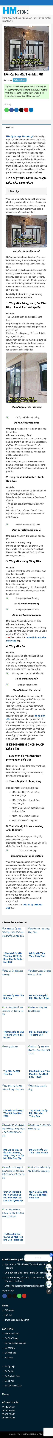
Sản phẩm (17, 18)
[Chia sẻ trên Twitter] (16, 110)
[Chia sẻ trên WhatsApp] (6, 110)
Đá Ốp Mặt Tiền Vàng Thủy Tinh (37, 954)
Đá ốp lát (9, 1371)
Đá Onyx (9, 1357)
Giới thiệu (9, 1310)
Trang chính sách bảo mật (17, 1320)
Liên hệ (8, 1315)
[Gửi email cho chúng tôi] (14, 1296)
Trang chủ (6, 18)
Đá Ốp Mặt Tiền (29, 18)
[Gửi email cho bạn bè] (21, 110)
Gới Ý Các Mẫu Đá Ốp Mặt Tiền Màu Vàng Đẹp (38, 1195)
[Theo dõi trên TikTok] (9, 1296)
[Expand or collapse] (43, 191)
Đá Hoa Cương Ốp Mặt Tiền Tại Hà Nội (39, 997)
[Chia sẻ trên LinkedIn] (31, 110)
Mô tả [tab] (10, 127)
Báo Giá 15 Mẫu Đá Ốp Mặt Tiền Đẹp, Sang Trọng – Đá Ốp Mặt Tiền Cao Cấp (13, 1154)
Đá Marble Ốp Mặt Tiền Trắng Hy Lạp (38, 1151)
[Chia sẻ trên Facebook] (11, 110)
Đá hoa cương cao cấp (15, 1343)
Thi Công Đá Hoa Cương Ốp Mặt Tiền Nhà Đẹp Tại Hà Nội (13, 1237)
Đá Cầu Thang (11, 1338)
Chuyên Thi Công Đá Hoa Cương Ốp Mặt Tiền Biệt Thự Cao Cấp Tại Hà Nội (13, 1196)
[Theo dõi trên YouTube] (24, 1296)
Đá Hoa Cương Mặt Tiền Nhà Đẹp (38, 1033)
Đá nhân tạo (10, 1352)
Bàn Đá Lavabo (12, 1333)
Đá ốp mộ (9, 1381)
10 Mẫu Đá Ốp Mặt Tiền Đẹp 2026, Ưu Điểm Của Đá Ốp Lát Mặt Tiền (13, 957)
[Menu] (49, 10)
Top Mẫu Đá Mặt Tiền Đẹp (11, 1072)
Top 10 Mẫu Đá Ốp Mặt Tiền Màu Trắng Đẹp (38, 1113)
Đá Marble (10, 1348)
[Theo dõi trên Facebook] (4, 1296)
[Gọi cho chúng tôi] (19, 1296)
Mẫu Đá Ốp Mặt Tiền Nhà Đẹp (13, 997)
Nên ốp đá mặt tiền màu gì (19, 136)
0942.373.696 (8, 1414)
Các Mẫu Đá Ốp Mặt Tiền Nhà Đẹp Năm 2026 (13, 1113)
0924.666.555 (8, 1407)
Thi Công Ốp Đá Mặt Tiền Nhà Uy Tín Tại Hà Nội (13, 1035)
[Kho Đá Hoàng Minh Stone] (15, 10)
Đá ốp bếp (10, 1366)
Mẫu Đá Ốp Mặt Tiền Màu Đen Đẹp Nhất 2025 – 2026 (39, 1074)
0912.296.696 (8, 1410)
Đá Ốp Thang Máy (13, 1385)
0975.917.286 (8, 1417)
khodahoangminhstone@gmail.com (27, 1286)
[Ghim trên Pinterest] (26, 110)
